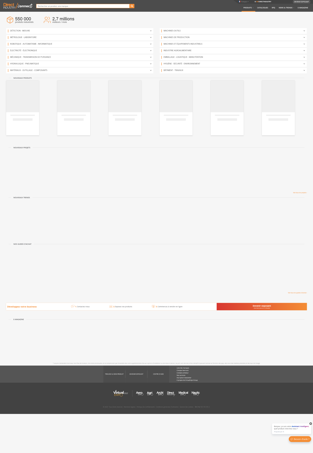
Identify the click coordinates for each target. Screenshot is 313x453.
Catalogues (262, 8)
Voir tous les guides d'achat (297, 293)
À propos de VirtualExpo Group (187, 380)
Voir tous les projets (299, 193)
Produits (247, 8)
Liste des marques (183, 368)
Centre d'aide (158, 374)
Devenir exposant (136, 374)
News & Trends (285, 8)
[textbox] (83, 6)
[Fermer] (311, 424)
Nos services (181, 375)
